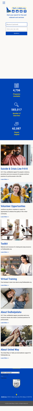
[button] (4, 3)
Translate (4, 378)
